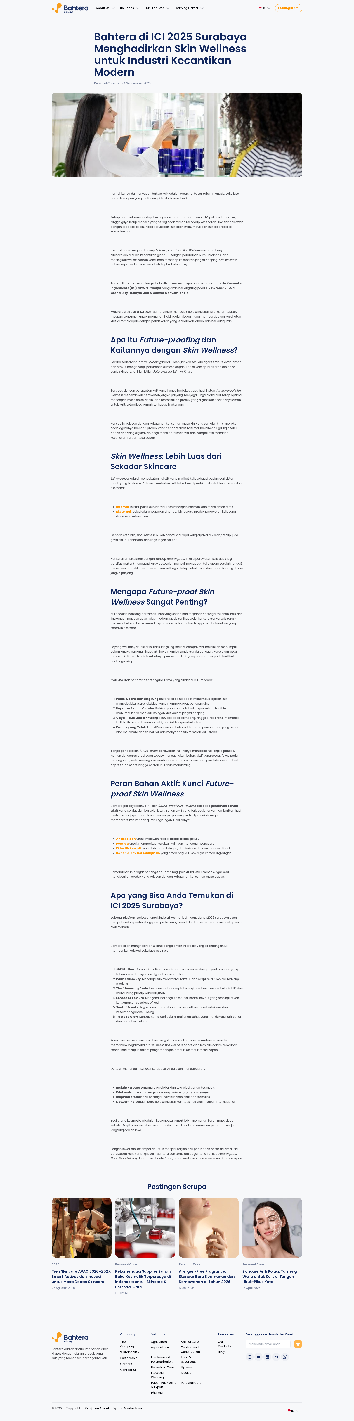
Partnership (128, 1358)
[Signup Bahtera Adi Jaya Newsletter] (298, 1344)
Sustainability (129, 1352)
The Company (127, 1344)
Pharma (157, 1393)
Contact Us (128, 1370)
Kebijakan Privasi (97, 1408)
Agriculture (159, 1342)
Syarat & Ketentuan (127, 1408)
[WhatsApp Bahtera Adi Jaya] (285, 1357)
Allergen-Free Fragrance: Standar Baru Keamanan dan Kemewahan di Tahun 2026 (207, 1276)
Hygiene (186, 1367)
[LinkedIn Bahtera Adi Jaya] (267, 1357)
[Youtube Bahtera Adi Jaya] (258, 1357)
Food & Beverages (188, 1359)
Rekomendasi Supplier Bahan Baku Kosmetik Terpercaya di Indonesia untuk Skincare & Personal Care (143, 1279)
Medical (186, 1373)
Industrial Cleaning (157, 1375)
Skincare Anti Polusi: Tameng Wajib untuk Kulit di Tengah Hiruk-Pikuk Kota (269, 1276)
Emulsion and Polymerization (162, 1359)
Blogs (222, 1352)
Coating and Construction (190, 1349)
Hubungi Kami (288, 8)
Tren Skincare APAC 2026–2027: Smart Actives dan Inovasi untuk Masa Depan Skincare (81, 1276)
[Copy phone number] (276, 1357)
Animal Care (190, 1342)
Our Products (224, 1344)
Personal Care (191, 1383)
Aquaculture (160, 1347)
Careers (126, 1364)
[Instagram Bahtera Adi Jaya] (250, 1357)
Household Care (162, 1367)
